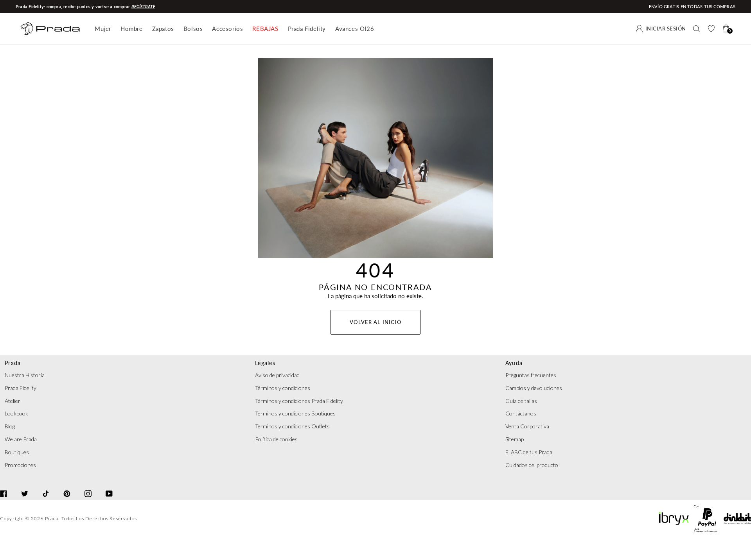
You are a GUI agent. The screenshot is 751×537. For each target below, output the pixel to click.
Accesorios (227, 28)
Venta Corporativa (527, 426)
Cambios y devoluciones (533, 388)
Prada (52, 518)
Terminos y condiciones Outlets (292, 426)
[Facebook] (3, 486)
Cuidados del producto (531, 465)
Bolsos (193, 28)
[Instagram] (88, 486)
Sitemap (514, 439)
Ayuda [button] (514, 363)
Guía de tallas (521, 400)
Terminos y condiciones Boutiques (295, 413)
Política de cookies (276, 439)
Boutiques (17, 452)
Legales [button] (265, 363)
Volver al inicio (375, 322)
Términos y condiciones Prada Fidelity (299, 400)
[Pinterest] (66, 486)
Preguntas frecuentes (530, 375)
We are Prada (21, 439)
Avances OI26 (354, 28)
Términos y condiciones (282, 388)
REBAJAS (265, 28)
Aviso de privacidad (277, 375)
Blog (10, 426)
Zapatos (163, 28)
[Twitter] (24, 486)
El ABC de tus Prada (528, 452)
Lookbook (16, 413)
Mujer (103, 28)
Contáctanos (520, 413)
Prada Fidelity (307, 28)
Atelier (12, 400)
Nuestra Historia (25, 375)
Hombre (131, 28)
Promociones (20, 465)
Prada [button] (13, 363)
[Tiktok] (45, 486)
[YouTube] (109, 486)
